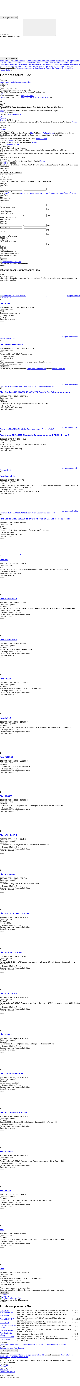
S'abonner (4, 366)
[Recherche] (39, 27)
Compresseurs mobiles (8, 64)
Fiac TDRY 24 (6, 757)
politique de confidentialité (36, 369)
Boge (37, 68)
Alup (23, 68)
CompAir (42, 68)
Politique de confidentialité (35, 1355)
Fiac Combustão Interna (11, 1073)
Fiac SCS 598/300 (8, 993)
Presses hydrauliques (64, 66)
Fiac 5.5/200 (5, 679)
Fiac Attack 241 (7, 476)
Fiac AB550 (5, 718)
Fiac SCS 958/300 (8, 640)
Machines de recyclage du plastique (42, 66)
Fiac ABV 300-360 (8, 599)
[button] (40, 47)
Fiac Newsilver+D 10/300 (11, 344)
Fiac (2, 1230)
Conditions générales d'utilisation (12, 1355)
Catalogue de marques (19, 1357)
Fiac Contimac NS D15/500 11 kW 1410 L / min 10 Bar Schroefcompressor (35, 519)
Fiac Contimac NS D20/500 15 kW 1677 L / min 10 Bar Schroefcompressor (35, 392)
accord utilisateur (58, 369)
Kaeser (2, 70)
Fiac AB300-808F (8, 874)
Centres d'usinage (49, 62)
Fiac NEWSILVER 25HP (11, 952)
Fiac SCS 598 (6, 1151)
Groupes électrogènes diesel (20, 62)
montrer (3, 259)
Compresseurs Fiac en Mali (10, 1344)
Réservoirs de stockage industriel (16, 66)
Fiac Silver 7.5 (6, 303)
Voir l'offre (4, 1292)
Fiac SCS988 (6, 796)
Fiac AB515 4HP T (8, 835)
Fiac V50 (4, 560)
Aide (15, 1348)
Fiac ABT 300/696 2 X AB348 (13, 1112)
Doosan (49, 68)
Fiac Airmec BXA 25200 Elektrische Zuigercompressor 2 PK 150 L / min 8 (34, 435)
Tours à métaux (36, 62)
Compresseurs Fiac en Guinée (32, 1344)
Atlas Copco (29, 68)
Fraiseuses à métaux (25, 64)
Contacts (21, 1348)
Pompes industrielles (64, 62)
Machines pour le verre (46, 61)
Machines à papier (62, 61)
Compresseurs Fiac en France (55, 1344)
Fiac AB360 (5, 1190)
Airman (18, 68)
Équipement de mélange (42, 64)
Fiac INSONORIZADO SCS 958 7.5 (16, 913)
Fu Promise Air (57, 68)
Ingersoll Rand (69, 68)
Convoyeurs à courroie (60, 64)
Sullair (8, 70)
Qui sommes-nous (6, 1348)
